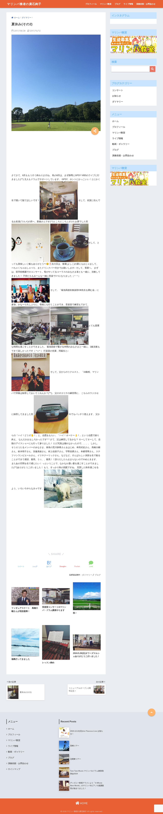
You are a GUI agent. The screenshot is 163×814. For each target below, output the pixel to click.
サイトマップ (14, 769)
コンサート (117, 90)
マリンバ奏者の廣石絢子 (24, 4)
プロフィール (91, 4)
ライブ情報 (128, 4)
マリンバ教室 (105, 4)
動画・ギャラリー (121, 144)
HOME (83, 803)
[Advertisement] (56, 153)
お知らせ (116, 96)
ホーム (115, 121)
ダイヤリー (87, 575)
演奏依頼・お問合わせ (145, 4)
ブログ (117, 4)
